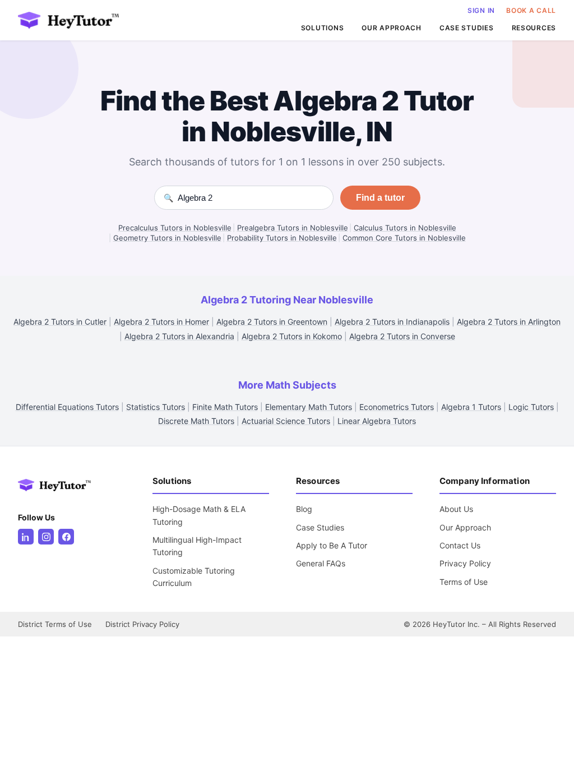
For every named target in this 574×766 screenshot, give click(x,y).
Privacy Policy (465, 563)
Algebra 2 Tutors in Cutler (60, 321)
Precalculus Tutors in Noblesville (175, 227)
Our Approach (465, 527)
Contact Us (459, 545)
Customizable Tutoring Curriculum (193, 577)
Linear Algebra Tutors (376, 421)
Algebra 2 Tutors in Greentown (271, 321)
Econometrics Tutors (396, 407)
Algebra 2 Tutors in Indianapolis (392, 321)
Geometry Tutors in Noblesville (167, 237)
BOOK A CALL (531, 10)
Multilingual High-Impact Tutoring (197, 546)
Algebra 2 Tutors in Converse (402, 336)
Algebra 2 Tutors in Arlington (509, 321)
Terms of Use (463, 582)
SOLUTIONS (322, 28)
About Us (456, 509)
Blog (304, 509)
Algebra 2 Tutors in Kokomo (292, 336)
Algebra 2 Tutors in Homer (161, 321)
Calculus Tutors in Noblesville (405, 227)
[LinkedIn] (26, 536)
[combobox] (251, 197)
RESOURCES (534, 28)
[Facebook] (66, 536)
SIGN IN (481, 10)
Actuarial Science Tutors (286, 421)
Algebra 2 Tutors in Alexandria (179, 336)
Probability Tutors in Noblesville (282, 237)
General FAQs (320, 563)
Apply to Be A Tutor (331, 545)
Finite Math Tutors (225, 407)
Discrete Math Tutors (196, 421)
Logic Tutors (531, 407)
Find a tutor (380, 197)
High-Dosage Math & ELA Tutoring (199, 515)
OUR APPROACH (392, 28)
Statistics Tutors (155, 407)
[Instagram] (46, 536)
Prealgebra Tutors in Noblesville (292, 227)
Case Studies (320, 527)
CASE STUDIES (466, 28)
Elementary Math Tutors (308, 407)
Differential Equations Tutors (67, 407)
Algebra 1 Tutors (471, 407)
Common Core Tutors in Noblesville (404, 237)
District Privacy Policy (142, 624)
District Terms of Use (55, 624)
